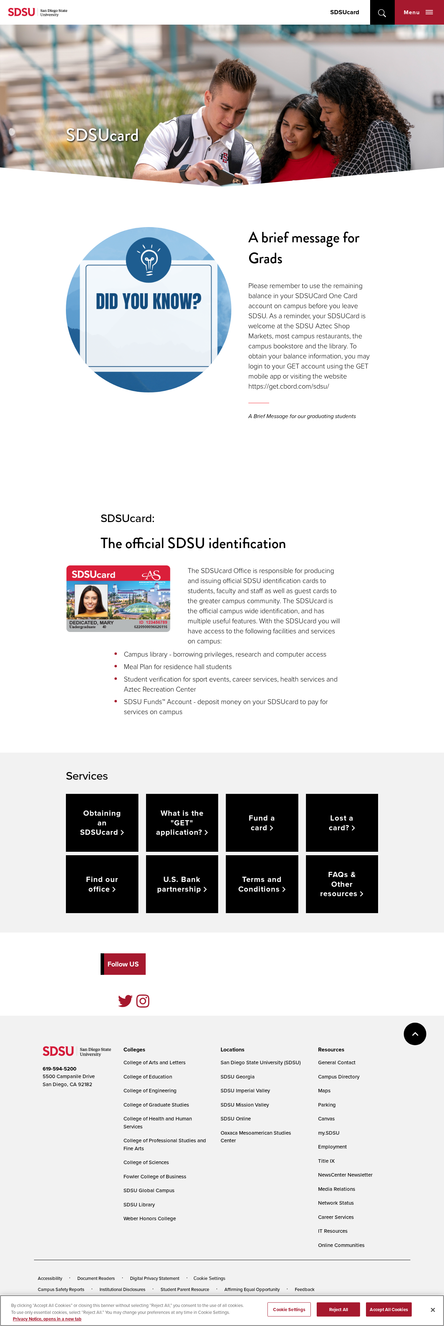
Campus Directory (338, 1076)
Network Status (336, 1202)
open (382, 12)
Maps (324, 1090)
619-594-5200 (59, 1069)
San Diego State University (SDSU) (261, 1062)
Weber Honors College (149, 1218)
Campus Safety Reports (61, 1289)
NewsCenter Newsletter (345, 1174)
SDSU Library (139, 1204)
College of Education (147, 1076)
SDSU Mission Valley (245, 1104)
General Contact (337, 1062)
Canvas (326, 1118)
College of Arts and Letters (154, 1062)
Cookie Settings (209, 1278)
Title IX (326, 1160)
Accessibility (50, 1278)
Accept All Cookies (389, 1309)
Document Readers (96, 1278)
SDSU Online (236, 1118)
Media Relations (336, 1189)
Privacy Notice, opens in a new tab (47, 1319)
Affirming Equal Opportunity (252, 1289)
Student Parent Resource (185, 1289)
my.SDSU (329, 1132)
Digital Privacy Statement (154, 1278)
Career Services (336, 1217)
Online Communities (341, 1245)
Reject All (338, 1309)
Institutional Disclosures (122, 1289)
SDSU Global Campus (148, 1190)
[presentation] (133, 1050)
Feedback (305, 1289)
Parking (327, 1104)
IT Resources (333, 1230)
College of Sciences (146, 1162)
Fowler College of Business (154, 1176)
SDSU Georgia (238, 1076)
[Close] (433, 1309)
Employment (332, 1146)
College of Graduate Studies (156, 1104)
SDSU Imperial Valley (245, 1090)
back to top (415, 1034)
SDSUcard (344, 12)
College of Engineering (150, 1090)
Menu (412, 12)
